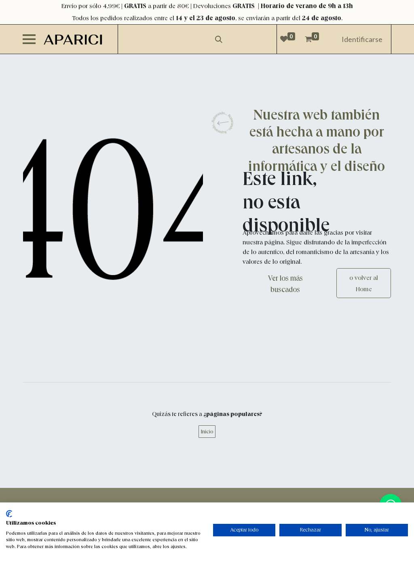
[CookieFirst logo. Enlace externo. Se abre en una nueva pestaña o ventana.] (9, 513)
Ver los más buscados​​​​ (285, 283)
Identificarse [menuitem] (362, 39)
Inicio (207, 431)
